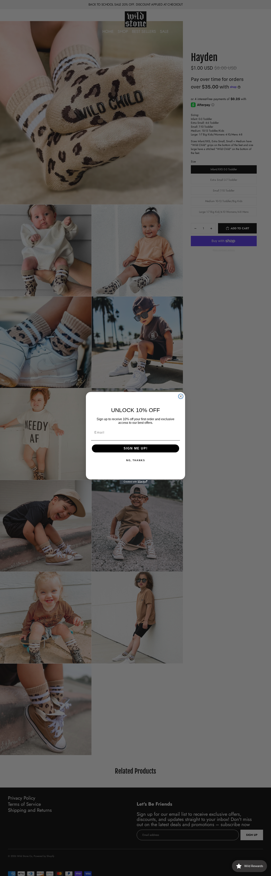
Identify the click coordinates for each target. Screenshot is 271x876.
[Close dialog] (180, 396)
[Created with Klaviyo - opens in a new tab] (135, 481)
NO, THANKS (135, 460)
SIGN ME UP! (136, 448)
